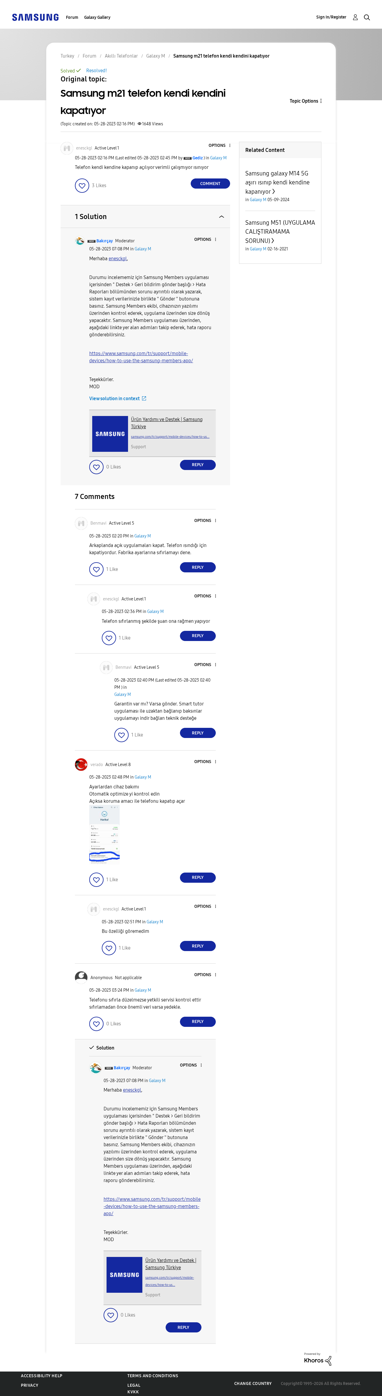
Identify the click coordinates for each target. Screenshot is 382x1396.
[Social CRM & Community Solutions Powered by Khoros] (317, 1359)
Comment (210, 183)
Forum (72, 17)
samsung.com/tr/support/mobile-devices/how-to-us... (170, 437)
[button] (219, 146)
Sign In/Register (331, 17)
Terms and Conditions (152, 1375)
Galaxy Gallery (97, 17)
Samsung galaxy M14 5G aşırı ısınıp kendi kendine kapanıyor (277, 182)
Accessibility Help (41, 1375)
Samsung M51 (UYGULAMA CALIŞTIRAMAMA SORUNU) (280, 231)
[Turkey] (35, 17)
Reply (198, 464)
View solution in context (114, 398)
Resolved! (96, 70)
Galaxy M (218, 158)
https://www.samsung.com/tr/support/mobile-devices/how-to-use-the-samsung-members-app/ (152, 1206)
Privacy (29, 1385)
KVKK (133, 1392)
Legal (133, 1385)
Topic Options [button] (304, 101)
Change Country (253, 1383)
